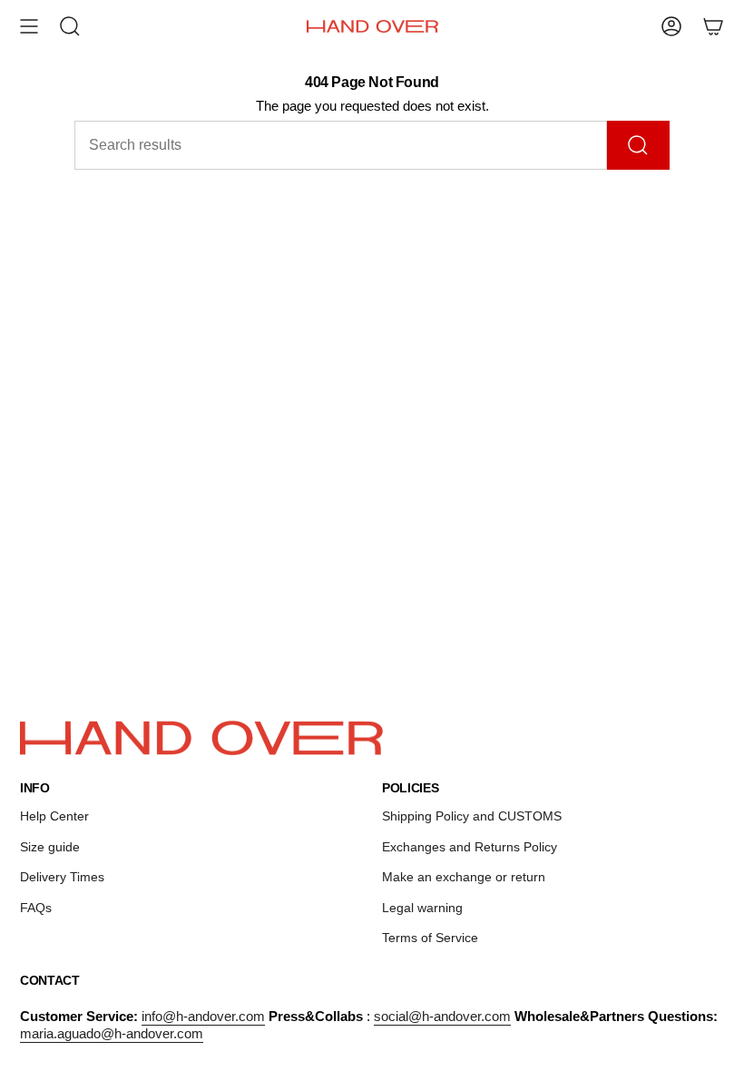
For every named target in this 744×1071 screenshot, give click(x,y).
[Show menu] (29, 26)
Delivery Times (62, 877)
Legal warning (422, 907)
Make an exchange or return (463, 877)
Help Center (54, 816)
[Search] (638, 145)
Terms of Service (430, 937)
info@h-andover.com (203, 1016)
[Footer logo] (201, 738)
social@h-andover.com (442, 1016)
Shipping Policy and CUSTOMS (472, 816)
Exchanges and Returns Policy (469, 847)
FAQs (36, 907)
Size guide (50, 847)
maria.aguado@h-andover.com (111, 1033)
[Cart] (713, 26)
